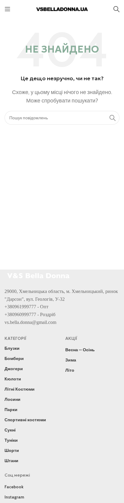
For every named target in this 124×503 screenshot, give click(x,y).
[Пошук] (116, 9)
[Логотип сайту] (62, 8)
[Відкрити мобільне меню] (8, 9)
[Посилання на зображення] (39, 275)
